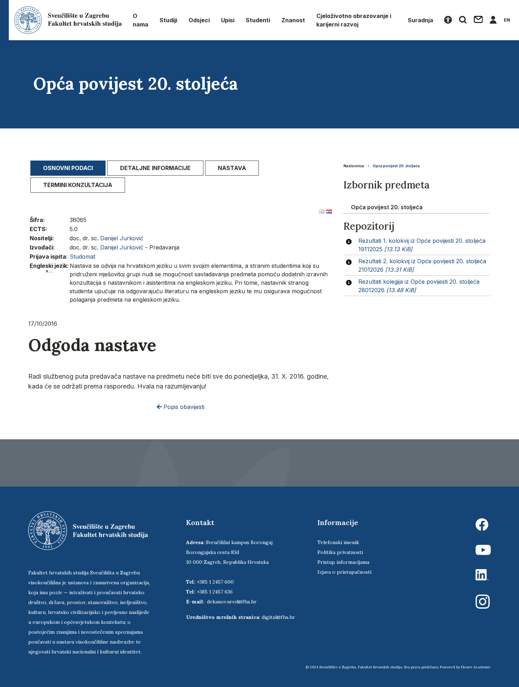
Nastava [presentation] (232, 167)
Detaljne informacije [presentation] (155, 167)
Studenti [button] (258, 20)
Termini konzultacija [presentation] (77, 184)
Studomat (82, 256)
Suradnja (420, 20)
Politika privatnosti (340, 552)
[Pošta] (478, 20)
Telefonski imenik (338, 542)
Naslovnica (354, 166)
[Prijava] (493, 20)
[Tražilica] (463, 20)
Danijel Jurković (121, 238)
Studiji (168, 20)
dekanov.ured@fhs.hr (232, 601)
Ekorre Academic (476, 667)
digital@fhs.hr (278, 617)
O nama (140, 20)
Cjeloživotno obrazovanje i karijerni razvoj (353, 20)
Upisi (227, 20)
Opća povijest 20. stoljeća (396, 166)
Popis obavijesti (183, 406)
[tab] (68, 168)
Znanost (293, 20)
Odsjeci (199, 20)
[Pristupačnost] (448, 20)
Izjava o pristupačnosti (344, 572)
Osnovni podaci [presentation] (68, 167)
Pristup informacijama (343, 562)
